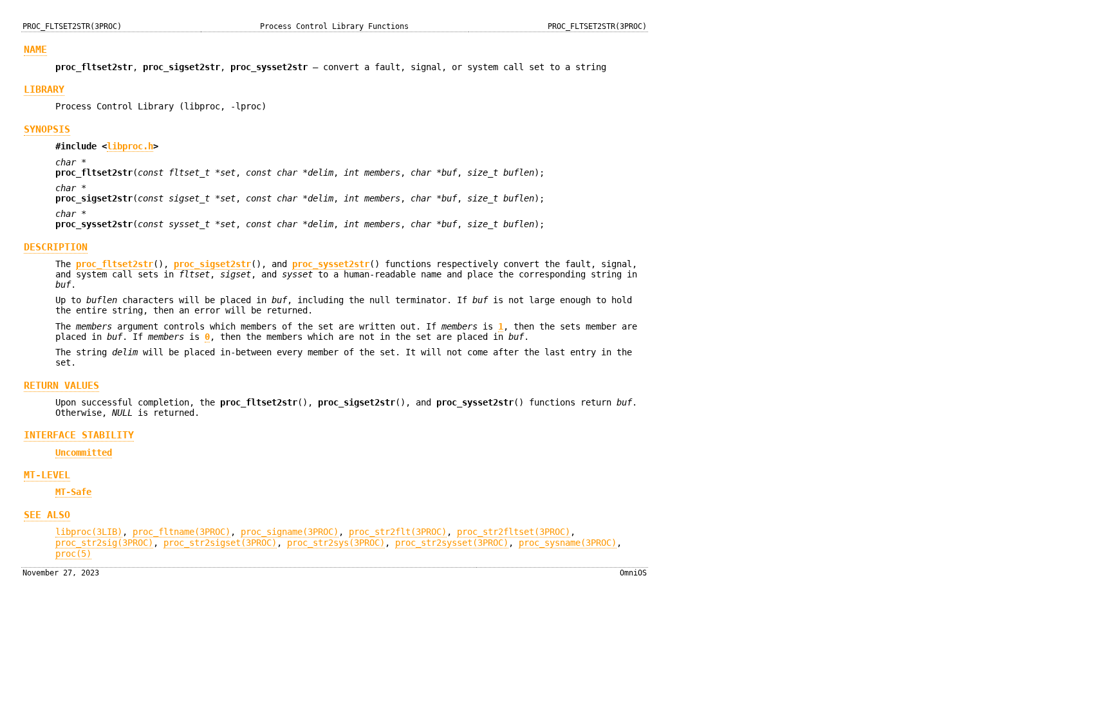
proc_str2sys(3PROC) (336, 542)
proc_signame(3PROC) (289, 532)
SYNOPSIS (47, 129)
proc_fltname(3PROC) (181, 532)
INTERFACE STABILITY (79, 435)
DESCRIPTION (56, 247)
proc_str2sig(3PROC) (104, 542)
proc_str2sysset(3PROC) (451, 542)
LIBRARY (44, 89)
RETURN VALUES (61, 385)
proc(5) (73, 553)
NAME (35, 49)
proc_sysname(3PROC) (567, 542)
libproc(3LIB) (88, 532)
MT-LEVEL (47, 475)
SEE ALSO (47, 515)
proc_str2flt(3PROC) (398, 532)
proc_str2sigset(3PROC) (220, 542)
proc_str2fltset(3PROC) (513, 532)
